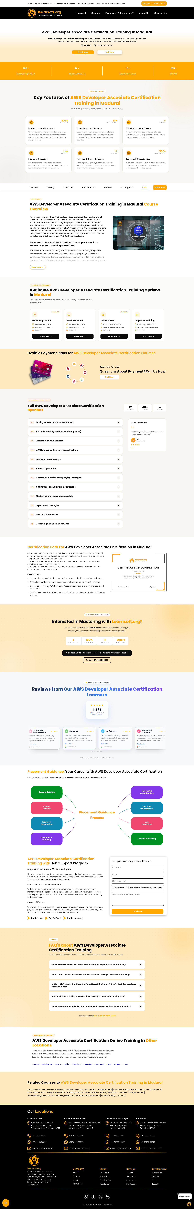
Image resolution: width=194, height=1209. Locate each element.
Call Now (109, 52)
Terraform (130, 1176)
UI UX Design (156, 1173)
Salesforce (104, 1184)
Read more (42, 744)
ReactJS (155, 1176)
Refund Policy (79, 1184)
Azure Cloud (105, 1176)
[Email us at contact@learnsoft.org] (5, 1187)
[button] (97, 739)
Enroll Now (83, 52)
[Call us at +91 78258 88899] (5, 1193)
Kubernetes (131, 1180)
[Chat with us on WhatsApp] (5, 1199)
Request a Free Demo (153, 3)
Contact (76, 1176)
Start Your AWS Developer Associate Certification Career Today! (96, 653)
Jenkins (129, 1173)
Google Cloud (105, 1180)
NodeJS (154, 1184)
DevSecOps (131, 1184)
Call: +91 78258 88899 (98, 660)
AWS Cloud (104, 1173)
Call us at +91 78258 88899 (105, 1016)
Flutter (154, 1180)
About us (76, 1180)
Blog (75, 1173)
